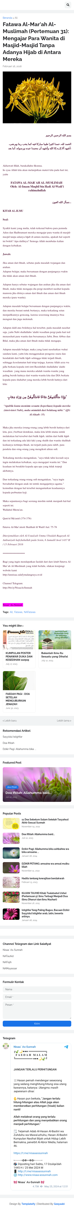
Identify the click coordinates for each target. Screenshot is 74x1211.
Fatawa (18, 612)
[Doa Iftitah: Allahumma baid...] (11, 838)
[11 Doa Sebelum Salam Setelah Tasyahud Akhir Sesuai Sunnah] (11, 823)
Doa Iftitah (8, 743)
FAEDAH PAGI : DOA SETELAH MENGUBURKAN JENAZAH (18, 699)
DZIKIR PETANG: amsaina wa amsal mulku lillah (45, 865)
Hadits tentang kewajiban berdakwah (43, 878)
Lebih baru (10, 720)
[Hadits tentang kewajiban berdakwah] (11, 882)
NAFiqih (7, 962)
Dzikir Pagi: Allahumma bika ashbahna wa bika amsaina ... (45, 850)
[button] (68, 5)
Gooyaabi (59, 1204)
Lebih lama (63, 720)
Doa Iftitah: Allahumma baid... (38, 834)
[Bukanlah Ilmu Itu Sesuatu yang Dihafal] (55, 639)
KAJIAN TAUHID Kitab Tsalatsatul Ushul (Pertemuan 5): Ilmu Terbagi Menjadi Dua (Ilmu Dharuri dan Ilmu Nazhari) (45, 896)
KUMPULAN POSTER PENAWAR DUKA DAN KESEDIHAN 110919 (19, 656)
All (16, 18)
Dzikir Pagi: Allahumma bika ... (19, 749)
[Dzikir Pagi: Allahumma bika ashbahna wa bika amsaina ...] (11, 853)
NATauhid (8, 956)
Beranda (7, 18)
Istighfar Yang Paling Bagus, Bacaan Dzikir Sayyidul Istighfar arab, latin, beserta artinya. (46, 913)
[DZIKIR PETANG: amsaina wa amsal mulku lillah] (11, 867)
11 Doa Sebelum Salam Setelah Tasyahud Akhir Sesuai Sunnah (45, 821)
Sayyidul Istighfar (12, 736)
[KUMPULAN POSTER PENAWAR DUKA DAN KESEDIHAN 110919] (19, 639)
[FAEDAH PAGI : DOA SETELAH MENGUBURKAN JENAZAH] (19, 680)
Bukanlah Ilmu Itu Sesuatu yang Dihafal (54, 655)
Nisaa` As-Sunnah (13, 950)
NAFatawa (29, 612)
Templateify (28, 1204)
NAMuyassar (10, 968)
